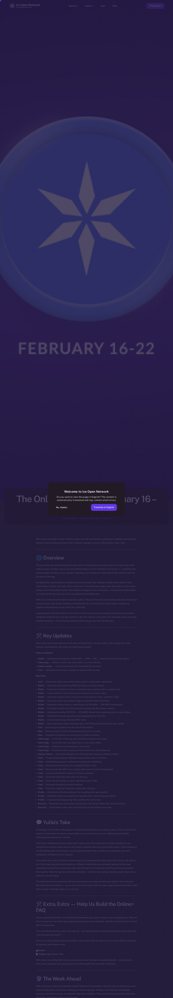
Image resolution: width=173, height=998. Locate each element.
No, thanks (61, 507)
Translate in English (104, 507)
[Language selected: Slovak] (108, 995)
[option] (50, 996)
